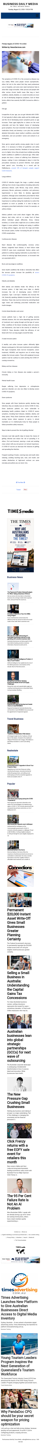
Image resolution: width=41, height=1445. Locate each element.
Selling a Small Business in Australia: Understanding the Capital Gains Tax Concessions (18, 985)
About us (24, 1232)
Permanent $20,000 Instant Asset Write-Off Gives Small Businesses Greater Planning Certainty (19, 924)
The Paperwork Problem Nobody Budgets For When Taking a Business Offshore (19, 593)
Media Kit (31, 1237)
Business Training (6, 1329)
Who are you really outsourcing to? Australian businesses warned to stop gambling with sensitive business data (18, 637)
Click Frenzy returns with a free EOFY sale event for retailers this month (18, 1151)
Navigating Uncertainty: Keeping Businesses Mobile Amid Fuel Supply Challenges (18, 682)
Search (25, 1237)
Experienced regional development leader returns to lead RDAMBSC (19, 705)
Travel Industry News (6, 1385)
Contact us (17, 1232)
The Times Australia (20, 1240)
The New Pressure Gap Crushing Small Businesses (18, 1100)
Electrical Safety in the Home (16, 850)
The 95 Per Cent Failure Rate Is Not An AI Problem (19, 1202)
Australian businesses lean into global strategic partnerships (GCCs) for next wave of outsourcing (19, 1046)
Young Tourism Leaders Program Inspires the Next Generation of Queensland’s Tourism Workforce (19, 1366)
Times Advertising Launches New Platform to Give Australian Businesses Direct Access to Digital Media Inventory (19, 1308)
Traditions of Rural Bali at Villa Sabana (18, 734)
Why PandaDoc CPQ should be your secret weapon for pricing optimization (17, 1418)
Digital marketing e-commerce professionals (14, 1234)
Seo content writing (34, 1234)
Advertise (19, 1237)
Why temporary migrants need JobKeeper (20, 824)
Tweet (18, 490)
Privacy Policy (10, 1237)
